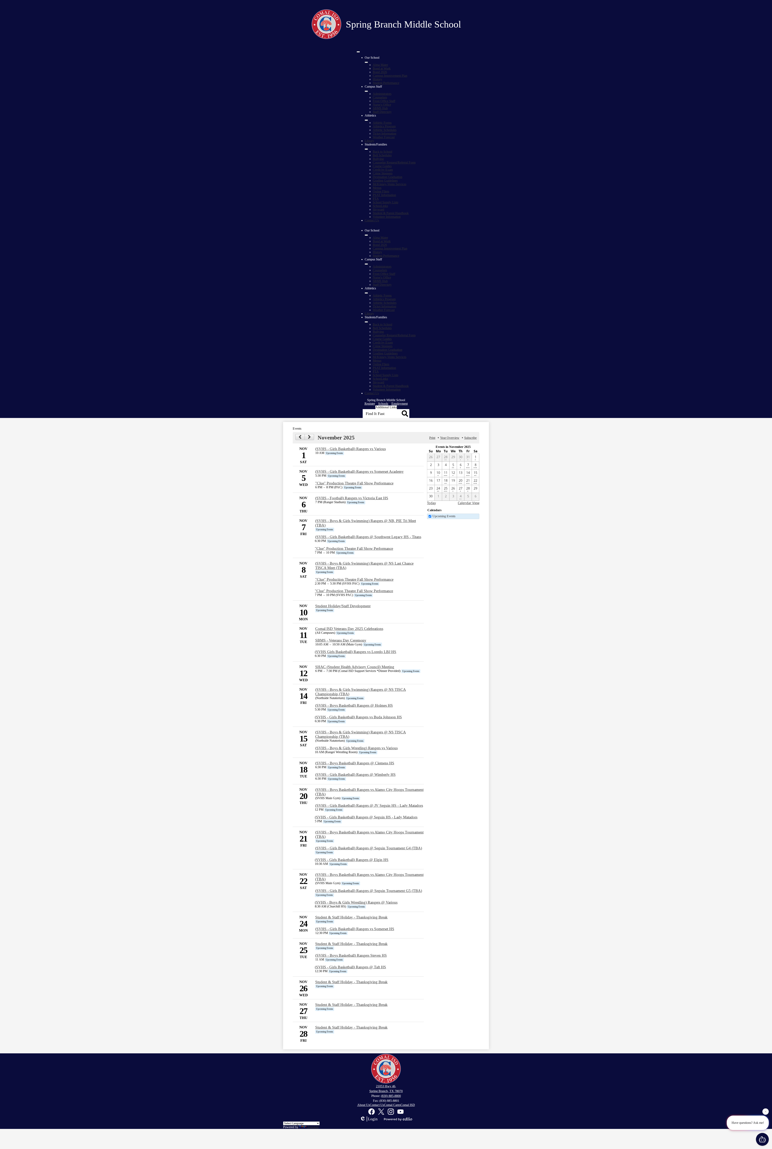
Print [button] (432, 437)
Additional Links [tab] (386, 407)
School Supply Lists (385, 202)
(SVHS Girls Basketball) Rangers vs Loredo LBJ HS (355, 652)
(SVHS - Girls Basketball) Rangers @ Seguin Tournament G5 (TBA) (368, 891)
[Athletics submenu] (366, 120)
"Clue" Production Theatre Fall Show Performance (354, 483)
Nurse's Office (382, 104)
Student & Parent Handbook (391, 213)
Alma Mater (380, 65)
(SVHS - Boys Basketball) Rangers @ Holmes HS (354, 705)
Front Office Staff (384, 101)
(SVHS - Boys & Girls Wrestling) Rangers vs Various (356, 748)
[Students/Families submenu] (366, 149)
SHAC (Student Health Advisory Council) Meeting (354, 667)
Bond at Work (382, 68)
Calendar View (468, 503)
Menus (377, 187)
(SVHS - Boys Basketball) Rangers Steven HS (351, 955)
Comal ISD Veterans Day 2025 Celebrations (349, 629)
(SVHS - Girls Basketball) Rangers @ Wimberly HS (355, 774)
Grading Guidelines (385, 180)
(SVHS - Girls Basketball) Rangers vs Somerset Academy (359, 471)
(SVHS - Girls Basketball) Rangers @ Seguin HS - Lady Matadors (366, 817)
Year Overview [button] (449, 437)
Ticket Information (384, 133)
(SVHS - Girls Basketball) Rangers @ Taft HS (350, 967)
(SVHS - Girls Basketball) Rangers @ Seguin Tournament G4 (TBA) (368, 848)
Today (431, 503)
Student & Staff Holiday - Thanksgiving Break (351, 917)
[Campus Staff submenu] (366, 91)
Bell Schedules (382, 155)
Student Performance (386, 83)
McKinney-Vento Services (389, 184)
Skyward (378, 209)
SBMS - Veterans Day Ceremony (340, 640)
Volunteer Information (387, 216)
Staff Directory (382, 112)
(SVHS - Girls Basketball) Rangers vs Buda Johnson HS (358, 717)
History (377, 79)
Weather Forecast (384, 137)
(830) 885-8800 (391, 1096)
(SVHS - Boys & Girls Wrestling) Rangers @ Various (356, 902)
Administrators (382, 93)
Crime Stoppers (382, 173)
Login (373, 1119)
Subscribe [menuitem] (470, 437)
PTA (376, 198)
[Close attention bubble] (765, 1111)
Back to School (382, 151)
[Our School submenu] (366, 62)
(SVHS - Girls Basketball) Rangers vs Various (350, 449)
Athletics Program (384, 126)
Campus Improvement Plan (390, 75)
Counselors (380, 97)
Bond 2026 (380, 72)
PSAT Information (384, 195)
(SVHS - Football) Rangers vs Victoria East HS (351, 498)
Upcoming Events (443, 516)
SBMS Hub (380, 108)
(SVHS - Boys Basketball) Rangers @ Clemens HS (354, 763)
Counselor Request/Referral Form (394, 162)
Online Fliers (381, 191)
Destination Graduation (387, 177)
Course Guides (382, 166)
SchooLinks (380, 206)
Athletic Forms (382, 122)
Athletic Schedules (384, 130)
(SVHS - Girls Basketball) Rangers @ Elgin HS (351, 860)
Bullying (378, 159)
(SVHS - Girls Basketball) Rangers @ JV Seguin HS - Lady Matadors (369, 805)
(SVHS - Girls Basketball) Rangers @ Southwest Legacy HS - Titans (368, 537)
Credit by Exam (383, 169)
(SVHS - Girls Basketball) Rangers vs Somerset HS (354, 929)
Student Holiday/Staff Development (343, 606)
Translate (313, 1127)
